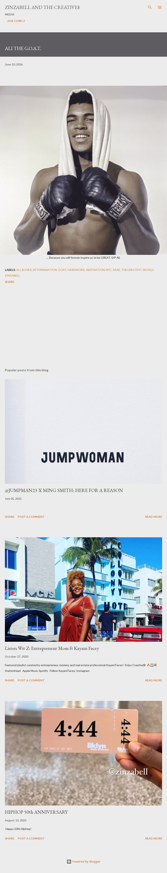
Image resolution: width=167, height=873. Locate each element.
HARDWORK (76, 269)
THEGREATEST (131, 269)
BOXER (27, 269)
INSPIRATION (95, 269)
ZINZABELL (12, 275)
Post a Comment (31, 516)
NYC (109, 269)
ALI (18, 269)
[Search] (149, 7)
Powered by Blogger (85, 861)
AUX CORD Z (16, 21)
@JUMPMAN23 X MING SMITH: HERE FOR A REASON (64, 490)
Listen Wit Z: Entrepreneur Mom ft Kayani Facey (52, 648)
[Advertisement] (83, 326)
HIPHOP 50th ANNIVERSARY (36, 812)
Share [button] (9, 281)
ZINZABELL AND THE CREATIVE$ (42, 7)
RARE (116, 269)
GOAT (62, 269)
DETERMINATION (45, 269)
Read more (153, 516)
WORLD (148, 269)
